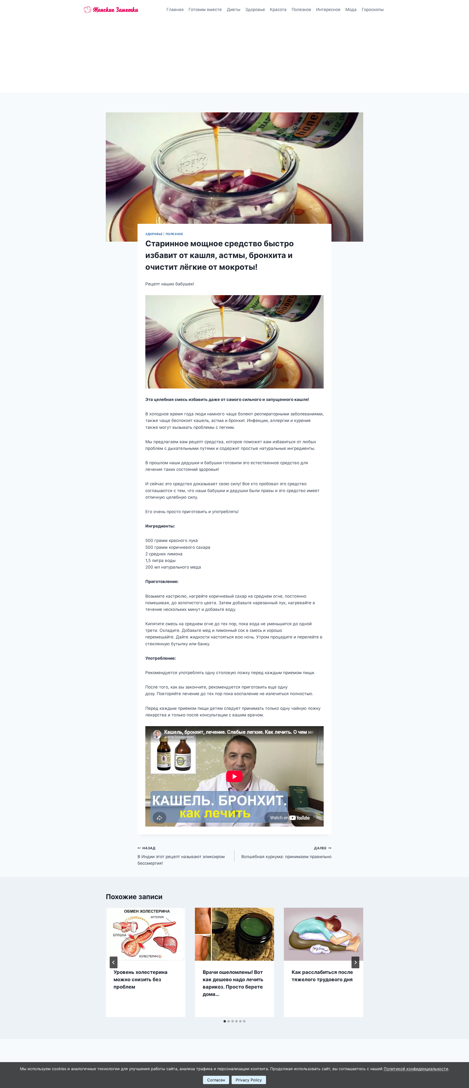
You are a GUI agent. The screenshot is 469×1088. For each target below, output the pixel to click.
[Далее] (355, 962)
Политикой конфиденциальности (416, 1068)
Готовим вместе (205, 9)
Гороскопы (373, 9)
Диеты (233, 9)
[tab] (225, 1021)
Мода (351, 9)
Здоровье (255, 9)
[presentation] (145, 934)
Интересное (328, 9)
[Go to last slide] (113, 962)
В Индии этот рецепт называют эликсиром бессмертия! (181, 856)
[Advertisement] (234, 56)
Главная (175, 9)
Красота (278, 9)
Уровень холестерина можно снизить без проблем (141, 979)
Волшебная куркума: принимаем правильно (286, 852)
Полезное (301, 9)
